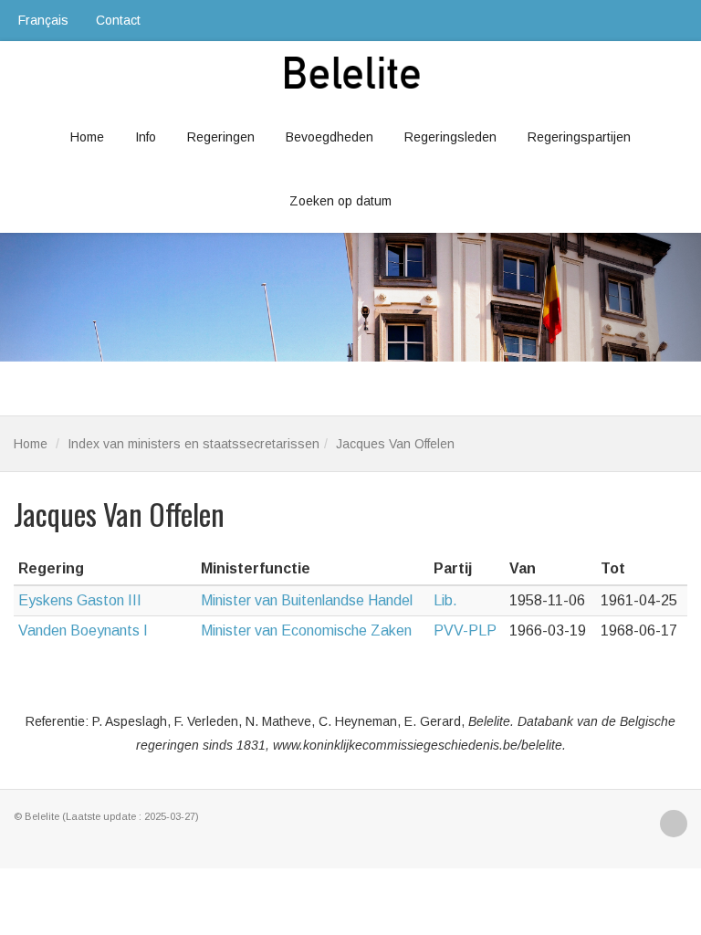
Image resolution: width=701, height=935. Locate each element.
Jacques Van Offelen (395, 443)
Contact (118, 20)
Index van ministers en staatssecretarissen (193, 443)
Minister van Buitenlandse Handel (307, 600)
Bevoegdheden (329, 137)
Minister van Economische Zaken (306, 630)
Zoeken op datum (340, 201)
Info (145, 137)
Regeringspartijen (579, 137)
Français (43, 20)
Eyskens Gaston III (79, 600)
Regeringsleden (450, 137)
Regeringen (221, 137)
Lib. (445, 600)
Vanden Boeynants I (83, 630)
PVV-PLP (465, 630)
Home (87, 137)
